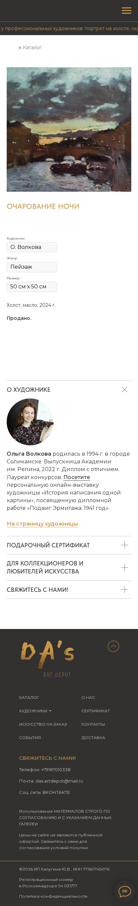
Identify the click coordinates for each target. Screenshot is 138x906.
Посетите (76, 477)
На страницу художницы (42, 524)
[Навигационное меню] (126, 10)
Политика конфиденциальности (53, 896)
